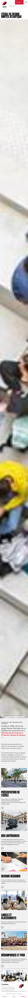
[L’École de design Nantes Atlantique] (4, 4)
